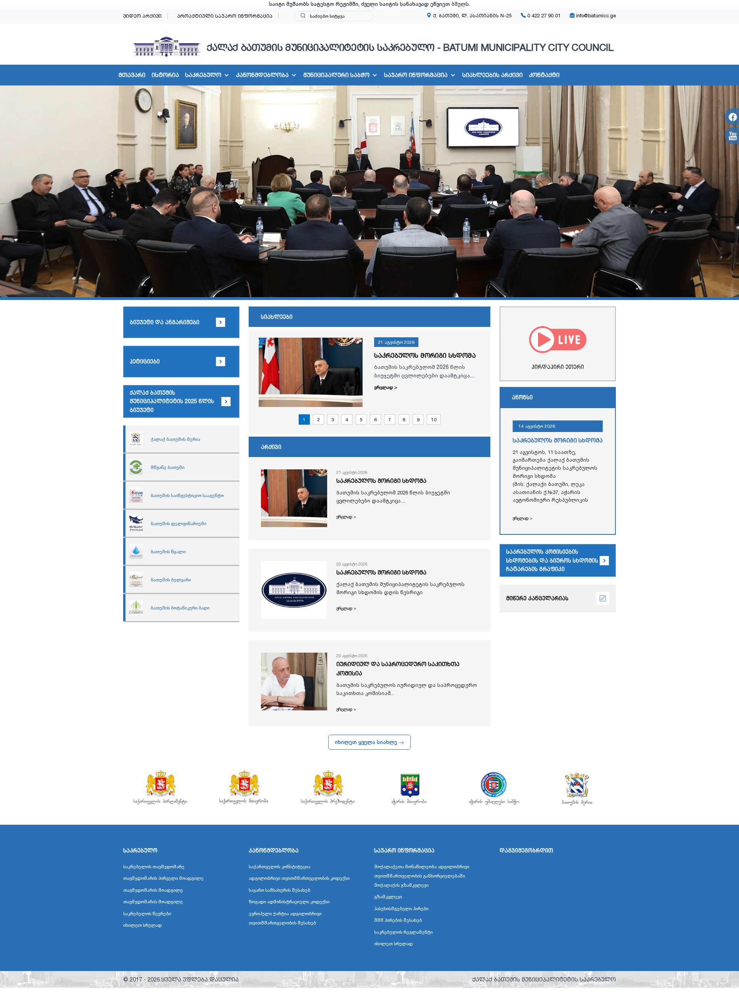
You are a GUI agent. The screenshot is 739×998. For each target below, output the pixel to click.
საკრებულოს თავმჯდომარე (153, 866)
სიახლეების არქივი (492, 75)
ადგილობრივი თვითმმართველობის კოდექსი (299, 878)
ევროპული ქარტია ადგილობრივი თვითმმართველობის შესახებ (285, 918)
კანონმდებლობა (262, 75)
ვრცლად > (385, 387)
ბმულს (460, 4)
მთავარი (132, 75)
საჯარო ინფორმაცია (416, 75)
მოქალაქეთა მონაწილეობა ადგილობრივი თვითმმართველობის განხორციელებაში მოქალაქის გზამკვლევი (421, 876)
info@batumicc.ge (595, 15)
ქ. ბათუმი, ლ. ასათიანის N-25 (471, 15)
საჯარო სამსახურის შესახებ (279, 890)
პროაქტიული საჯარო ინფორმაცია (225, 16)
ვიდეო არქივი (142, 16)
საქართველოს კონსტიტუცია (279, 866)
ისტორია (165, 75)
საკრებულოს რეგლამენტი (403, 932)
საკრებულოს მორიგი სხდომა (425, 355)
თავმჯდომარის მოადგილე (153, 890)
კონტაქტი (544, 75)
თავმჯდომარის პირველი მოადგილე (163, 878)
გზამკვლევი (388, 896)
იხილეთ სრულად (142, 925)
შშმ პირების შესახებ (398, 920)
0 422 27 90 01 (543, 15)
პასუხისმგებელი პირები (401, 908)
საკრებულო (203, 75)
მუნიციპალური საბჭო (336, 75)
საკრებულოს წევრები (147, 913)
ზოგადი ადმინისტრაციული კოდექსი (289, 901)
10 (433, 419)
